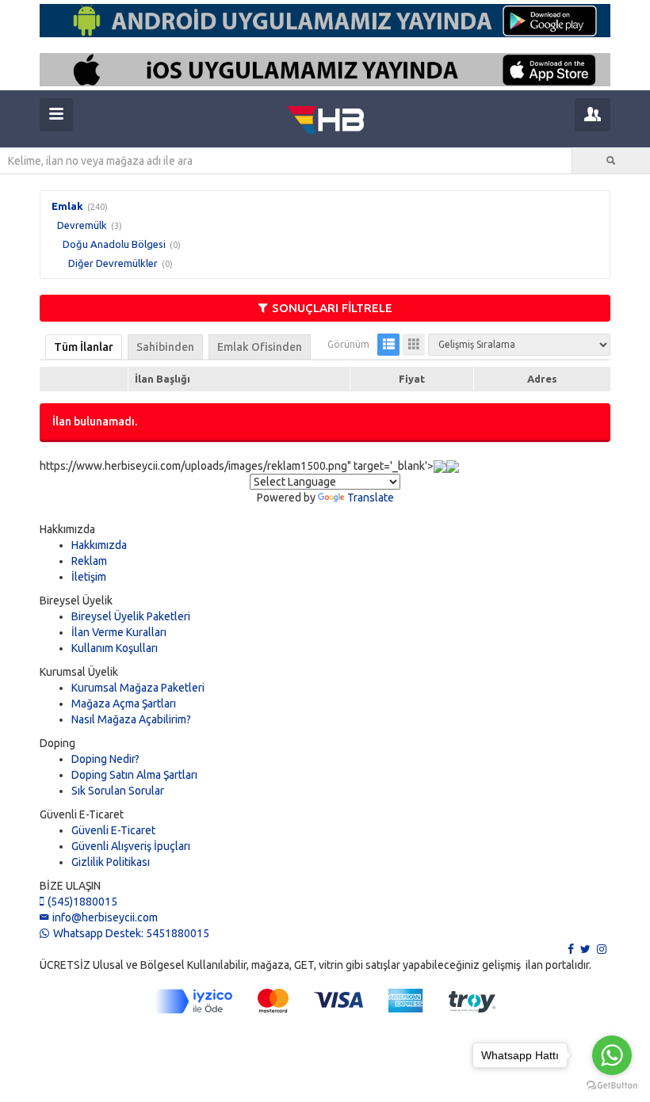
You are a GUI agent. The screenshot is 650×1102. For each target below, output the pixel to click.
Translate (370, 497)
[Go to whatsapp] (612, 1055)
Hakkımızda (99, 545)
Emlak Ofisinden (259, 347)
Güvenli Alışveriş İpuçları (130, 846)
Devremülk (82, 225)
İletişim (88, 576)
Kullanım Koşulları (114, 648)
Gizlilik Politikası (110, 862)
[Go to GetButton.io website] (612, 1086)
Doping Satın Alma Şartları (134, 774)
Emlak (67, 206)
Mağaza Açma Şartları (123, 703)
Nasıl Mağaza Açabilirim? (131, 719)
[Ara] (611, 160)
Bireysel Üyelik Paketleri (130, 616)
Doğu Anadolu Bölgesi (114, 244)
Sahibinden (165, 347)
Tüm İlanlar (83, 347)
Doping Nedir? (105, 759)
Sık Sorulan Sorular (117, 790)
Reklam (89, 561)
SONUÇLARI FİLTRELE (332, 308)
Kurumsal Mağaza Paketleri (138, 687)
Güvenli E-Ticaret (113, 830)
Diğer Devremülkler (113, 263)
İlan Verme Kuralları (118, 632)
